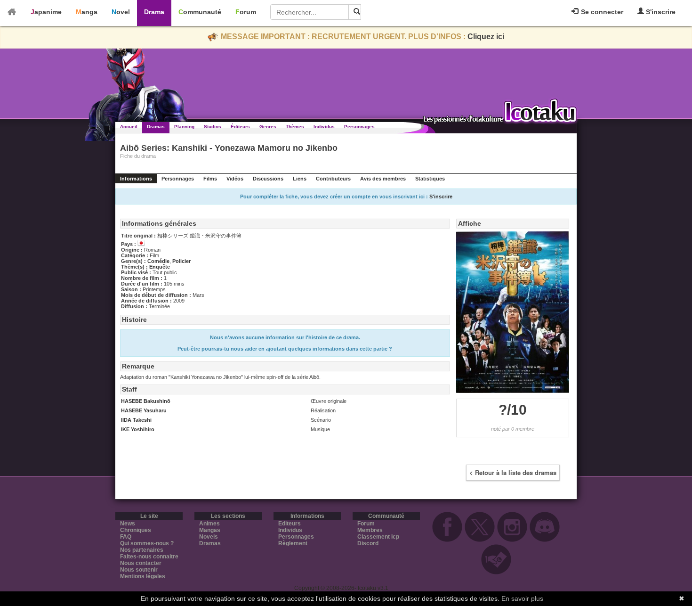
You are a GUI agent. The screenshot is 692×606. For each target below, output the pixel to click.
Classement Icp (378, 536)
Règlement (292, 543)
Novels (208, 536)
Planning (184, 126)
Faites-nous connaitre (149, 556)
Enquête (159, 267)
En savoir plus (522, 598)
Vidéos (234, 178)
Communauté (199, 12)
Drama (154, 12)
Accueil (128, 126)
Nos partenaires (141, 550)
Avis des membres (383, 178)
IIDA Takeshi (136, 420)
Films (210, 178)
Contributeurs (333, 178)
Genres (267, 126)
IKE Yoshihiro (137, 429)
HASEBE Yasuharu (144, 410)
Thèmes (295, 126)
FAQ (125, 536)
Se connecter (601, 12)
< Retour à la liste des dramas (512, 472)
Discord (367, 543)
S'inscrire (660, 12)
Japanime (46, 12)
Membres (370, 530)
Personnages (359, 126)
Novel (121, 12)
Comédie (158, 261)
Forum (245, 12)
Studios (212, 126)
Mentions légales (142, 576)
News (127, 523)
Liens (299, 178)
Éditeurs (240, 126)
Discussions (268, 178)
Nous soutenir (139, 569)
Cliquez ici (485, 37)
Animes (209, 523)
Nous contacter (140, 563)
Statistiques (430, 178)
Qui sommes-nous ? (147, 543)
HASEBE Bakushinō (145, 401)
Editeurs (289, 523)
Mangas (209, 530)
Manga (86, 12)
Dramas (156, 126)
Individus (324, 126)
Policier (181, 261)
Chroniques (135, 530)
